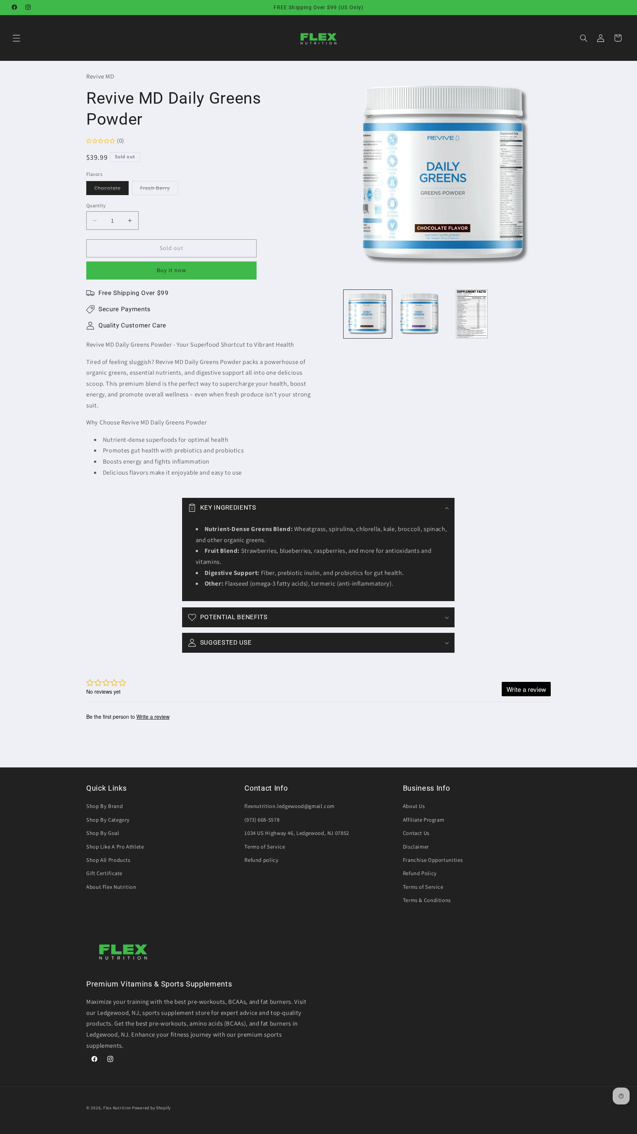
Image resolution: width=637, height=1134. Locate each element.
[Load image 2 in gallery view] (420, 314)
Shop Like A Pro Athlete (115, 846)
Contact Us (416, 832)
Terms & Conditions (427, 900)
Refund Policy (420, 873)
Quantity (95, 205)
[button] (16, 38)
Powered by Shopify (151, 1107)
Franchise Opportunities (433, 859)
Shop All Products (108, 859)
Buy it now (171, 270)
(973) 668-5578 (261, 819)
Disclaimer (416, 846)
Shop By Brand (104, 805)
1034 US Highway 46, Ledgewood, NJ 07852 (296, 832)
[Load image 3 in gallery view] (472, 314)
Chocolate (111, 189)
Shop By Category (108, 819)
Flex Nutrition (117, 1107)
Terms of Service (264, 846)
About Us (414, 805)
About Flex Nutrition (111, 886)
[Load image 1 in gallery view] (368, 314)
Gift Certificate (104, 873)
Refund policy (261, 859)
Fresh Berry (159, 189)
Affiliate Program (424, 819)
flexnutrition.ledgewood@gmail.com (289, 805)
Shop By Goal (102, 832)
